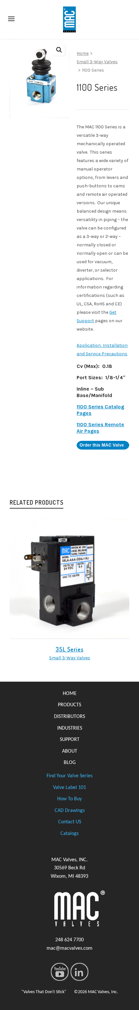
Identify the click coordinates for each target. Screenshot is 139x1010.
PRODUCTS (69, 705)
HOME (70, 693)
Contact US (69, 822)
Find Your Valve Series (69, 776)
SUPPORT (70, 739)
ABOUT (69, 751)
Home (83, 53)
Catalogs (69, 833)
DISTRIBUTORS (69, 716)
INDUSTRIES (69, 728)
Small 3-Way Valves (97, 62)
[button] (59, 50)
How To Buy (69, 799)
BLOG (70, 762)
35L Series (70, 649)
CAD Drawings (70, 810)
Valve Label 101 (69, 787)
